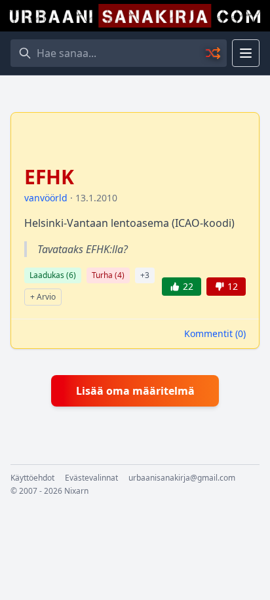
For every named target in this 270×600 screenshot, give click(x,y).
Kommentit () (215, 333)
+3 (144, 275)
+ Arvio (43, 296)
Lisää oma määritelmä (135, 391)
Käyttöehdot (32, 478)
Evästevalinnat (91, 478)
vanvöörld (46, 197)
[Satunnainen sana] (213, 53)
